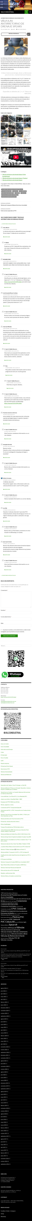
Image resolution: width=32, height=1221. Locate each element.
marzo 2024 (4, 1033)
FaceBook (3, 1211)
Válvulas (23, 193)
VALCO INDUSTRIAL (7, 12)
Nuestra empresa (5, 763)
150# (2, 893)
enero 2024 (3, 1038)
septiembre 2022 (5, 1052)
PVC (22, 917)
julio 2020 (3, 1074)
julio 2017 (3, 1141)
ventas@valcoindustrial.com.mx (8, 701)
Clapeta (14, 901)
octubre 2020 (4, 1069)
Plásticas (15, 191)
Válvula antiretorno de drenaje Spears (12, 180)
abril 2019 (3, 1100)
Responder (7, 236)
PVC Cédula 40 (14, 919)
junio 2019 (3, 1094)
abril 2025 (3, 999)
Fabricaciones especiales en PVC (8, 209)
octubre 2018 (4, 1111)
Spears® (17, 193)
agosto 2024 (4, 1019)
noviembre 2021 (5, 1058)
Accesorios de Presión (9, 895)
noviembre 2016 (5, 1158)
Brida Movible (27, 898)
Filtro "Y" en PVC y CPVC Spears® (20, 913)
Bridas (3, 901)
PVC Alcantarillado (5, 919)
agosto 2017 (4, 1139)
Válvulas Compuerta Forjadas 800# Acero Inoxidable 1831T (15, 862)
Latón (2, 760)
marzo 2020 (4, 1080)
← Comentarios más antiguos (8, 223)
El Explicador (4, 755)
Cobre (2, 752)
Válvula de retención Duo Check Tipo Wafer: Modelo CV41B (15, 843)
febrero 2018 (4, 1127)
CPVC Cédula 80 (18, 908)
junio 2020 (3, 1077)
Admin (13, 29)
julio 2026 (3, 991)
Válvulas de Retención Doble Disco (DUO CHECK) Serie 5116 (15, 834)
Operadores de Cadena (15, 915)
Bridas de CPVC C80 (9, 901)
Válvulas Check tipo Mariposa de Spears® (11, 867)
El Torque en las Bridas (6, 859)
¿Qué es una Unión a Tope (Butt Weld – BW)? (11, 799)
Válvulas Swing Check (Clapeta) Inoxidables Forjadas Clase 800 (16, 837)
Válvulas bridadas (7, 932)
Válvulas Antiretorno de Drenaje (10, 194)
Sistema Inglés (22, 922)
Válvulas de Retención (6, 774)
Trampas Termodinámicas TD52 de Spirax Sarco (12, 827)
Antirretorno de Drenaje (7, 18)
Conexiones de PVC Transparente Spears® (11, 807)
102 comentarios (21, 29)
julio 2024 (3, 1021)
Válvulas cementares (20, 932)
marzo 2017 (4, 1150)
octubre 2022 (4, 1049)
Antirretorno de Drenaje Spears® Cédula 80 (12, 189)
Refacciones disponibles (7, 193)
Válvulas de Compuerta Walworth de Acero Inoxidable (14, 204)
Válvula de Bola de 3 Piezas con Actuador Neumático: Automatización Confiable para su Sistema (16, 788)
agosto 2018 (4, 1113)
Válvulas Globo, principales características (11, 876)
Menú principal (30, 12)
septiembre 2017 (5, 1136)
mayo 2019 (3, 1097)
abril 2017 (3, 1147)
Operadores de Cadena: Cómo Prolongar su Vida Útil (13, 785)
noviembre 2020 (5, 1066)
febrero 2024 (4, 1035)
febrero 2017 (4, 1153)
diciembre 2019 (4, 1083)
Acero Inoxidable (5, 746)
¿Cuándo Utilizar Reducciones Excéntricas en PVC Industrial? (15, 846)
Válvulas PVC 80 (14, 938)
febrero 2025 (4, 1002)
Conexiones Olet (19, 906)
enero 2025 (3, 1005)
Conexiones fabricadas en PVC (9, 904)
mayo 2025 (3, 996)
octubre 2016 (4, 1161)
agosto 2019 (4, 1091)
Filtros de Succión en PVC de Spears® (10, 870)
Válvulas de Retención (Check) (9, 196)
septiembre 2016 (5, 1164)
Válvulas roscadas (6, 940)
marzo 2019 (4, 1102)
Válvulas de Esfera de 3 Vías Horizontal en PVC (12, 818)
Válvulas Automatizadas (6, 771)
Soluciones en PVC (19, 18)
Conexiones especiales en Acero (9, 903)
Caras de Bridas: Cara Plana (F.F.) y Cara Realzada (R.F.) (14, 796)
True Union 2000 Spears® (8, 928)
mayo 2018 (3, 1122)
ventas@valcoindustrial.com (7, 702)
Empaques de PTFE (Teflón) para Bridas (10, 802)
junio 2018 (3, 1119)
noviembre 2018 (5, 1108)
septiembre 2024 (5, 1016)
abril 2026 (3, 993)
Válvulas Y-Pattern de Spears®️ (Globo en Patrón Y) (13, 849)
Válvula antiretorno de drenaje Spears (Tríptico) (14, 178)
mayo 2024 (3, 1027)
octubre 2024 (4, 1013)
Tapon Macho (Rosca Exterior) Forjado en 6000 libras (13, 864)
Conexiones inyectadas (8, 906)
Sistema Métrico (5, 925)
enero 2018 (3, 1130)
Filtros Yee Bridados (5, 824)
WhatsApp (3, 1216)
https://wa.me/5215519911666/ (13, 282)
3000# (5, 893)
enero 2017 (3, 1155)
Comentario (4, 590)
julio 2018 (3, 1116)
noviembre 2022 (5, 1046)
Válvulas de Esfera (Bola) (19, 934)
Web (2, 623)
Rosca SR (17, 922)
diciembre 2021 (4, 1055)
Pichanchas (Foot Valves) (7, 766)
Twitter (7, 1211)
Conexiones (22, 901)
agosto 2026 (4, 988)
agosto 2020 (4, 1072)
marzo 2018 (4, 1125)
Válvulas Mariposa (4, 938)
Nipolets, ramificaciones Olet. (8, 873)
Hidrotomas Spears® (5, 915)
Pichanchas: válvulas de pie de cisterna (10, 821)
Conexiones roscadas (6, 909)
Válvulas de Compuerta (6, 934)
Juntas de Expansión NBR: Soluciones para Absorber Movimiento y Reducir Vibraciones (15, 830)
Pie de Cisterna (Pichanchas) (6, 917)
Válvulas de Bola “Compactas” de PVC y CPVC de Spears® (15, 852)
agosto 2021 (4, 1060)
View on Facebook (4, 958)
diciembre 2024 (4, 1007)
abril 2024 (3, 1030)
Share (3, 959)
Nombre (3, 610)
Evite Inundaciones (6, 191)
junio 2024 (3, 1024)
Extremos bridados (7, 913)
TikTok (2, 1213)
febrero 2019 (4, 1105)
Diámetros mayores (8, 911)
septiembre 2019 (5, 1088)
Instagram (13, 1211)
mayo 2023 (3, 1041)
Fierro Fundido (4, 757)
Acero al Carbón (5, 743)
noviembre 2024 (5, 1010)
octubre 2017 (4, 1133)
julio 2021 (3, 1063)
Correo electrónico (6, 616)
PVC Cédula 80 (23, 191)
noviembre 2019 (5, 1086)
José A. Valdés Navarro (11, 274)
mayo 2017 (3, 1144)
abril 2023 (3, 1044)
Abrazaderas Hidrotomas (12, 893)
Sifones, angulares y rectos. (7, 804)
